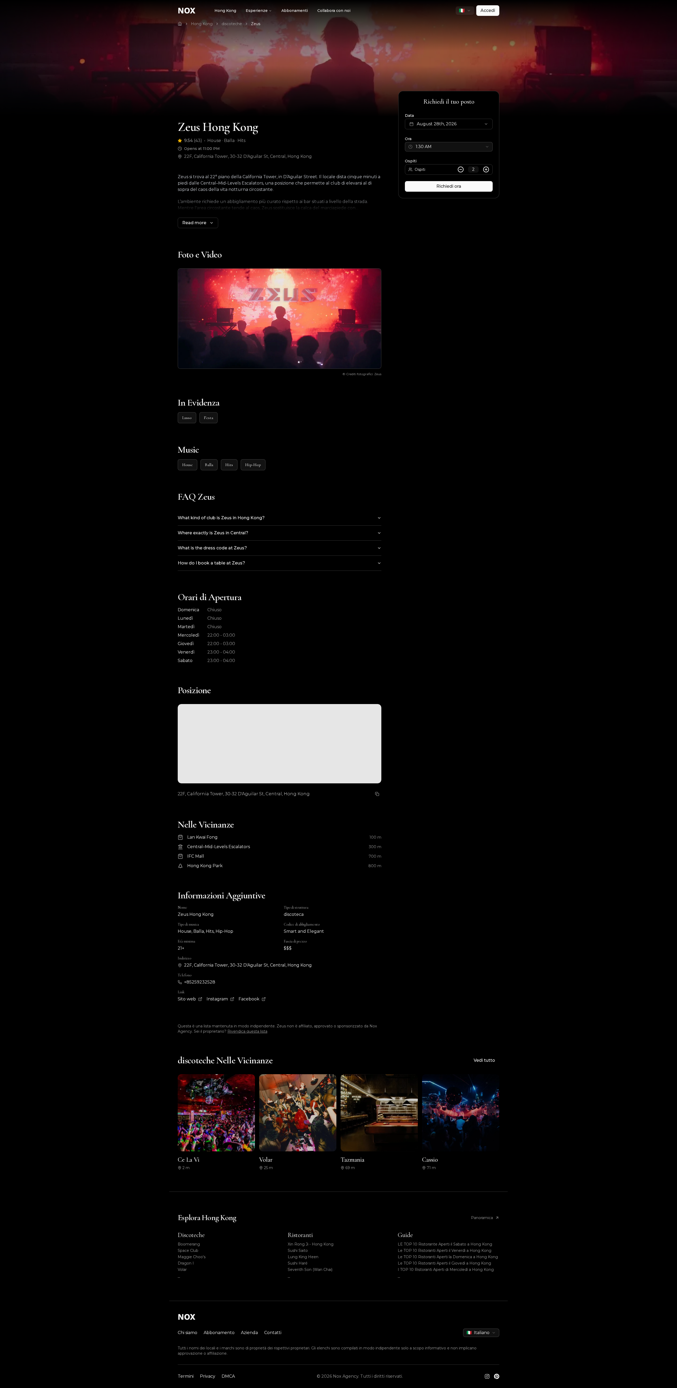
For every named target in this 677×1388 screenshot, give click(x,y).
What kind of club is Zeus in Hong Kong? (221, 517)
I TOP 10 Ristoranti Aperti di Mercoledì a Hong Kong (446, 1269)
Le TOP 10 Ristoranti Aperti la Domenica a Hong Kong (448, 1256)
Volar (182, 1269)
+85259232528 (199, 982)
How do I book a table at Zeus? (211, 563)
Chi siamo (187, 1332)
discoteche (232, 23)
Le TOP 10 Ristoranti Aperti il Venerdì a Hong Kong (444, 1250)
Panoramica (482, 1217)
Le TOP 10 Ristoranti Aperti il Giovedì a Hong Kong (444, 1263)
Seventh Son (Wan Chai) (310, 1269)
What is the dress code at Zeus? (212, 547)
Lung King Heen (303, 1256)
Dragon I (186, 1263)
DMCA (228, 1376)
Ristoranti (300, 1235)
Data (409, 115)
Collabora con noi (333, 10)
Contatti (272, 1332)
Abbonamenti (294, 10)
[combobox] (465, 10)
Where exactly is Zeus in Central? (213, 532)
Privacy (207, 1376)
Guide (405, 1235)
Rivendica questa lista (247, 1031)
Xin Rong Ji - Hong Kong (310, 1244)
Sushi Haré (298, 1263)
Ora (408, 138)
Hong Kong (225, 10)
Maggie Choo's (191, 1256)
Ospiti (411, 161)
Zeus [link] (255, 23)
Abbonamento (219, 1332)
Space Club (188, 1250)
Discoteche (191, 1235)
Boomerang (189, 1244)
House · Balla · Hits (226, 140)
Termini (186, 1376)
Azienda (249, 1332)
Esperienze (257, 10)
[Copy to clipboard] (377, 794)
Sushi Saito (298, 1250)
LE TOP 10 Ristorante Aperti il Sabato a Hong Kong (445, 1244)
